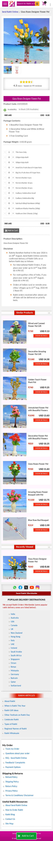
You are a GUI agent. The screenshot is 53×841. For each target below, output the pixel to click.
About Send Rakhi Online (16, 805)
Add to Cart (28, 836)
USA (12, 622)
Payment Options (13, 767)
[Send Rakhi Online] (12, 4)
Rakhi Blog (10, 815)
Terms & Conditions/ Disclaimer (19, 795)
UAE (12, 644)
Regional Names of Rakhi (15, 729)
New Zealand (16, 633)
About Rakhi (9, 701)
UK (12, 629)
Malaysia (15, 671)
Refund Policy (11, 777)
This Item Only (21, 152)
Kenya (13, 667)
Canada (14, 625)
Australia (15, 618)
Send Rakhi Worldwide (26, 593)
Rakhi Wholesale (11, 733)
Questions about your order (17, 753)
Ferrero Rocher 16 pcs (24, 183)
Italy (13, 640)
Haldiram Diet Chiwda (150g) (27, 214)
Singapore (15, 659)
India (13, 614)
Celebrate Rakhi (11, 720)
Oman (13, 663)
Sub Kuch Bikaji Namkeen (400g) (28, 203)
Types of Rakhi (10, 724)
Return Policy (11, 786)
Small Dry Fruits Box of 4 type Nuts (29, 168)
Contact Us (10, 819)
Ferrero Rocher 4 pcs (23, 178)
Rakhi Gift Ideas (11, 710)
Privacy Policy (11, 791)
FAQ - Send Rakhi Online (16, 758)
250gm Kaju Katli (22, 157)
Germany (15, 674)
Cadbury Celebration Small (26, 193)
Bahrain (14, 678)
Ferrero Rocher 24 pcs (24, 188)
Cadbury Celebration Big (25, 198)
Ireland (14, 648)
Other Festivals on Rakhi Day (17, 715)
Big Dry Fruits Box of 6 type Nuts (28, 173)
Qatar (13, 682)
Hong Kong (15, 637)
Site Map (9, 824)
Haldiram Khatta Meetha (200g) (28, 209)
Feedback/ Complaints (15, 763)
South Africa (16, 656)
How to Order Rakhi (14, 810)
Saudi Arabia (16, 652)
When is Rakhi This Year (15, 706)
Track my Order (12, 749)
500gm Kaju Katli (22, 163)
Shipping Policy (12, 782)
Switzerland (16, 686)
